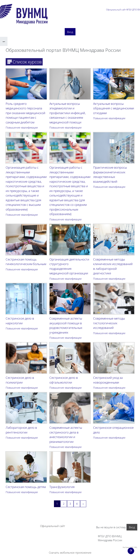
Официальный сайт (52, 526)
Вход (70, 32)
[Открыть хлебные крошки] (3, 41)
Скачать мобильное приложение (70, 552)
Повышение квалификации (22, 127)
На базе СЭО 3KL (130, 547)
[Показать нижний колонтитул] (131, 551)
